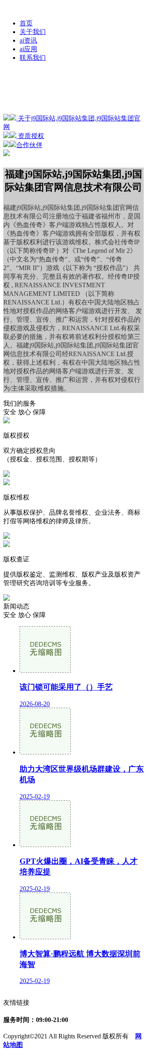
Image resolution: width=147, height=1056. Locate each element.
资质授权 (30, 135)
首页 (26, 23)
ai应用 (28, 48)
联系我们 (33, 57)
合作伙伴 (29, 144)
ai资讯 (28, 40)
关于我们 (33, 31)
